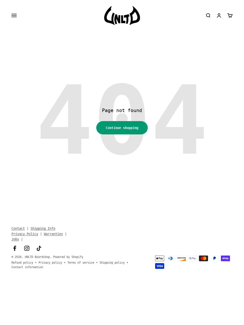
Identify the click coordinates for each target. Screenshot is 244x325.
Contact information (27, 267)
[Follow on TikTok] (39, 248)
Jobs (15, 239)
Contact (18, 228)
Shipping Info (42, 228)
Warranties (53, 234)
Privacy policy (50, 262)
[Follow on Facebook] (14, 248)
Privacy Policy (24, 234)
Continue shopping (122, 128)
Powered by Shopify (68, 257)
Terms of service (80, 262)
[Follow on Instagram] (27, 248)
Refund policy (22, 262)
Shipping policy (112, 262)
